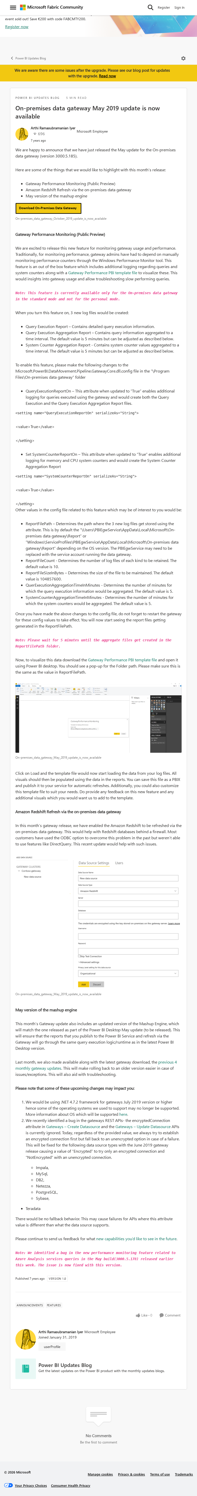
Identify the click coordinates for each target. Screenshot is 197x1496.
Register (164, 7)
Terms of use (160, 1474)
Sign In (179, 7)
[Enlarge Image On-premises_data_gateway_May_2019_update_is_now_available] (98, 718)
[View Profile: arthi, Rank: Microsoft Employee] (21, 134)
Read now (107, 75)
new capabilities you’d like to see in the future (136, 1238)
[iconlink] (25, 1369)
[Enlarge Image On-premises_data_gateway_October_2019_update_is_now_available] (98, 208)
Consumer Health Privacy (70, 1485)
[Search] (150, 7)
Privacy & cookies (131, 1474)
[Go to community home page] (51, 7)
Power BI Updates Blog (30, 58)
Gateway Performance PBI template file (102, 272)
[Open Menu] (183, 58)
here (123, 1114)
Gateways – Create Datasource (73, 1126)
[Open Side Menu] (13, 7)
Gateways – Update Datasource (143, 1126)
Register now (16, 26)
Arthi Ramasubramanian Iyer (53, 127)
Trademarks (184, 1474)
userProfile (52, 1346)
